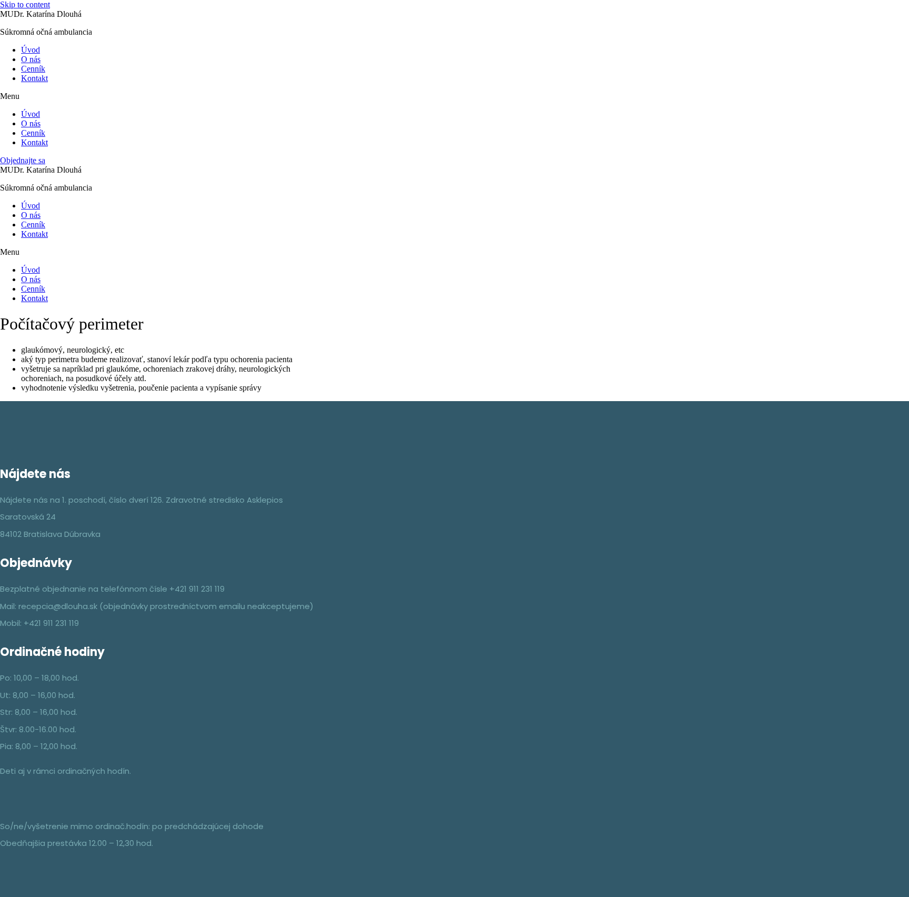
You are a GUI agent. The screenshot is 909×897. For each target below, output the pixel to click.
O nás (31, 59)
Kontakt (34, 78)
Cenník (33, 68)
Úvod (30, 49)
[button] (454, 96)
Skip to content (25, 4)
